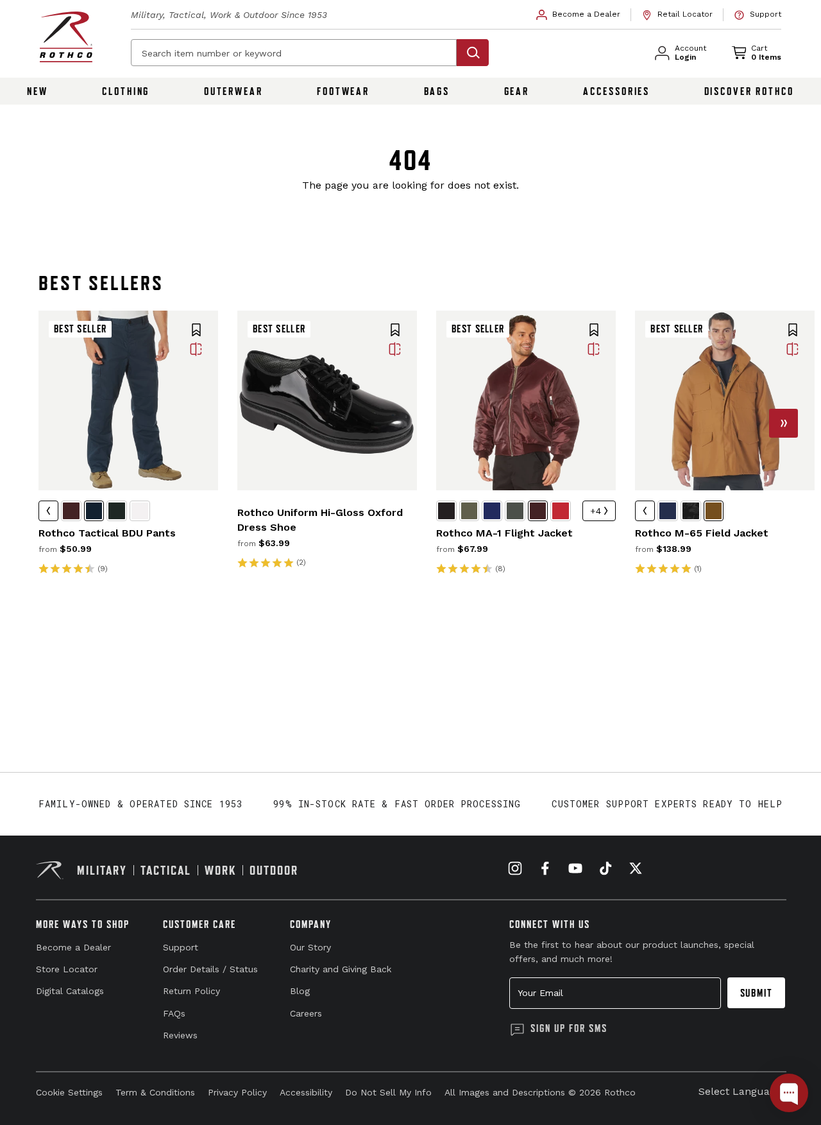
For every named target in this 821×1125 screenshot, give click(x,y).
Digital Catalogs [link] (70, 991)
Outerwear (233, 91)
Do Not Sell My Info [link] (388, 1092)
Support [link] (180, 947)
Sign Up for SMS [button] (568, 1028)
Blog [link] (300, 991)
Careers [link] (306, 1013)
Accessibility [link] (306, 1092)
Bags (437, 91)
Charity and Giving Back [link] (340, 969)
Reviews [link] (180, 1035)
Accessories (616, 91)
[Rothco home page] (66, 37)
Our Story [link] (310, 947)
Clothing (125, 91)
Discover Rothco (749, 91)
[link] (578, 14)
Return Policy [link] (191, 991)
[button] (196, 331)
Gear (517, 91)
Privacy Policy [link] (237, 1092)
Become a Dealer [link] (73, 947)
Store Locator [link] (66, 969)
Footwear (343, 91)
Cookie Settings (69, 1092)
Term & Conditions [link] (155, 1092)
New (37, 91)
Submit (756, 993)
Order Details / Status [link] (210, 969)
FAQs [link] (174, 1013)
